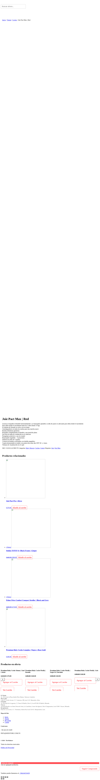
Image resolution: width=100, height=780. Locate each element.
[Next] (97, 679)
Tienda (9, 20)
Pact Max (57, 448)
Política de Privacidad (7, 747)
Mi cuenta (8, 720)
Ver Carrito (7, 690)
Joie (52, 448)
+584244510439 (24, 773)
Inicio (4, 20)
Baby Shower (30, 448)
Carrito (7, 722)
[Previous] (3, 679)
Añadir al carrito (19, 508)
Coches (14, 20)
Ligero (42, 448)
